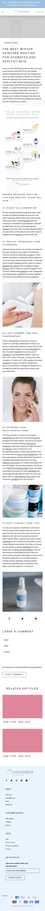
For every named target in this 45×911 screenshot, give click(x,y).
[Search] (40, 12)
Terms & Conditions (12, 846)
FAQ (7, 839)
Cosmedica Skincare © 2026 (22, 906)
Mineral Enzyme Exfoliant (23, 550)
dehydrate (34, 349)
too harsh (29, 255)
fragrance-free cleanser (11, 266)
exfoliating (7, 541)
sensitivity (23, 271)
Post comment (14, 674)
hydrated (36, 438)
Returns (8, 825)
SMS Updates (10, 818)
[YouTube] (26, 780)
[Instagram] (16, 780)
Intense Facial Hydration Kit (27, 454)
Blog (7, 801)
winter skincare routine (32, 82)
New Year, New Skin (17, 722)
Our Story (9, 794)
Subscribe (15, 877)
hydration (26, 221)
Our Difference (10, 798)
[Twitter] (11, 780)
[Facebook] (6, 780)
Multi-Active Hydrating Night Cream (20, 468)
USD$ (5, 896)
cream (15, 363)
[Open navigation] (2, 12)
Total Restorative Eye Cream (24, 476)
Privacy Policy (10, 842)
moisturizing (7, 438)
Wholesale (9, 804)
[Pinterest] (21, 780)
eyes (10, 474)
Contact (8, 849)
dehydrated (32, 471)
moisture (6, 229)
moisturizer (7, 355)
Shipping (8, 822)
